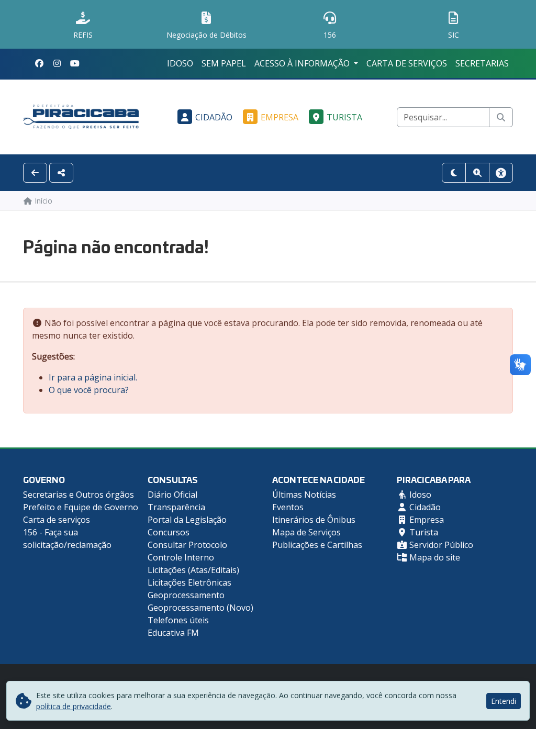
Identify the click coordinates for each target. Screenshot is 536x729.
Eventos (288, 507)
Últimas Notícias (304, 494)
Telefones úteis (178, 620)
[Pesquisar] (501, 117)
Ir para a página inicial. (93, 377)
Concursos (168, 532)
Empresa (279, 117)
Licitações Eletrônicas (189, 582)
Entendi (503, 701)
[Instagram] (57, 63)
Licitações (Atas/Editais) (193, 570)
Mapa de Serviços (306, 532)
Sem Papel (224, 63)
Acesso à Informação (303, 63)
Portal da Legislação (187, 519)
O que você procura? (89, 390)
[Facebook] (39, 63)
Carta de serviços (406, 63)
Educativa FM (173, 632)
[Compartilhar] (61, 173)
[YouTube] (75, 63)
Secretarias (482, 63)
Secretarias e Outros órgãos (78, 494)
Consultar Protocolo (187, 545)
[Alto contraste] (454, 173)
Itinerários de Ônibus (313, 519)
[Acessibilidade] (501, 173)
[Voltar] (35, 173)
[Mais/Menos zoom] (477, 173)
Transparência (176, 507)
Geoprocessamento (186, 595)
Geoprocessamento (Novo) (200, 607)
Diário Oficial (172, 494)
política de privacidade (73, 706)
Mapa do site (433, 557)
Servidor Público (440, 545)
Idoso (180, 63)
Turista (344, 117)
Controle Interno (181, 557)
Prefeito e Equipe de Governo (80, 507)
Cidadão (213, 117)
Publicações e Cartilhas (317, 545)
